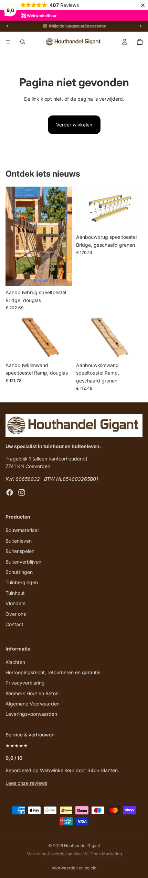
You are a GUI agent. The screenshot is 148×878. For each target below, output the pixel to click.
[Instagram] (22, 493)
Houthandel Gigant (82, 845)
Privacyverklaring (25, 683)
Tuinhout (15, 593)
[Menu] (8, 42)
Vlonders (15, 603)
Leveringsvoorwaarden (31, 714)
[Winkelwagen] (139, 41)
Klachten (15, 662)
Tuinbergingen (22, 583)
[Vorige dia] (7, 26)
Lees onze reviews (26, 783)
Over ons (16, 614)
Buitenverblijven (23, 562)
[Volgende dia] (140, 26)
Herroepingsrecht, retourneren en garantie (53, 672)
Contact (14, 624)
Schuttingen (19, 572)
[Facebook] (10, 493)
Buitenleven (19, 541)
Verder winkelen (74, 124)
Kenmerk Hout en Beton (32, 693)
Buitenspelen (20, 551)
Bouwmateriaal (22, 530)
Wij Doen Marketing (102, 853)
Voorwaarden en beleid (74, 867)
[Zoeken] (22, 41)
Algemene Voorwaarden (33, 704)
